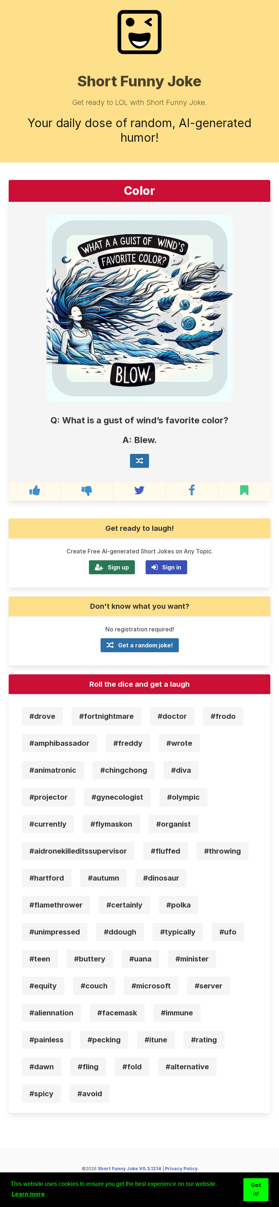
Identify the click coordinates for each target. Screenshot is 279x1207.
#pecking (104, 1039)
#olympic (183, 797)
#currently (47, 824)
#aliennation (51, 1012)
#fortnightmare (106, 716)
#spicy (41, 1093)
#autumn (103, 878)
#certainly (124, 905)
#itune (156, 1039)
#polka (178, 905)
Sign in (171, 567)
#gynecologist (117, 797)
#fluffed (165, 851)
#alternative (187, 1066)
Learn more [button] (28, 1194)
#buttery (89, 959)
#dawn (41, 1066)
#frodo (223, 716)
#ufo (227, 932)
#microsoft (151, 985)
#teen (39, 959)
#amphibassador (59, 743)
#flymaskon (111, 824)
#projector (48, 797)
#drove (42, 716)
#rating (204, 1039)
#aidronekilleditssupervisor (78, 851)
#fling (88, 1066)
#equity (43, 985)
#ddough (120, 932)
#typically (177, 932)
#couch (94, 985)
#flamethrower (55, 905)
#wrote (179, 743)
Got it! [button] (256, 1189)
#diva (181, 770)
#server (208, 985)
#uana (140, 959)
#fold (132, 1066)
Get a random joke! (145, 645)
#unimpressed (54, 932)
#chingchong (123, 770)
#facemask (117, 1012)
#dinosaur (161, 878)
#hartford (46, 878)
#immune (177, 1012)
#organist (173, 824)
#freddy (127, 743)
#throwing (222, 851)
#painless (46, 1039)
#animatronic (52, 770)
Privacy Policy (181, 1168)
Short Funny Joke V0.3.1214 (129, 1168)
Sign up (118, 567)
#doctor (172, 716)
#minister (192, 959)
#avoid (89, 1093)
